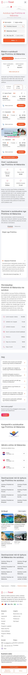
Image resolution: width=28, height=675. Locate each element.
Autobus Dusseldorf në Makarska (8, 567)
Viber (5, 648)
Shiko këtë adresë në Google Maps (11, 274)
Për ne (3, 618)
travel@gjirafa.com (8, 643)
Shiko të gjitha (22, 511)
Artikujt (3, 623)
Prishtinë (10, 226)
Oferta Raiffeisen (5, 631)
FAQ (2, 636)
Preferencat (16, 618)
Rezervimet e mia (17, 613)
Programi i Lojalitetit (6, 626)
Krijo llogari (16, 621)
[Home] (7, 2)
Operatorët (4, 616)
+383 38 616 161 (8, 645)
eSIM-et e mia (16, 616)
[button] (14, 362)
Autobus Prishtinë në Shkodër (7, 496)
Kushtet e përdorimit (18, 642)
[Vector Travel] (14, 433)
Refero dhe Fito (5, 628)
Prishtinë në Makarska (7, 58)
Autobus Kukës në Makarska (6, 572)
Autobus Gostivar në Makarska (7, 578)
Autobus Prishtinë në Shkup (7, 485)
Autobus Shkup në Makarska (6, 562)
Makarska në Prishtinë (20, 58)
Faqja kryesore (5, 586)
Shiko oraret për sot (14, 71)
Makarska (17, 226)
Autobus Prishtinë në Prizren (7, 490)
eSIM (2, 613)
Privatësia (15, 645)
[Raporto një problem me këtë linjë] (22, 93)
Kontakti (5, 415)
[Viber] (2, 649)
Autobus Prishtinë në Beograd (7, 501)
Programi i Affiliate (5, 633)
